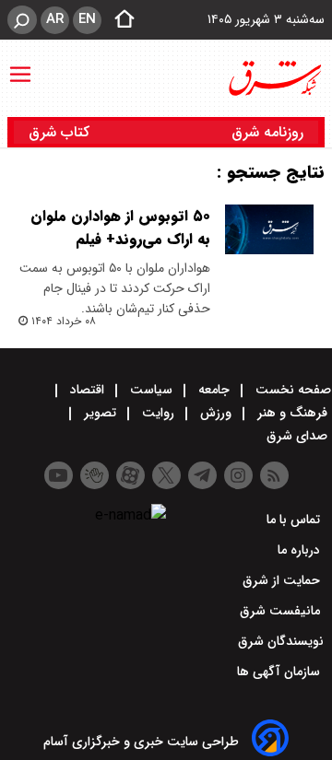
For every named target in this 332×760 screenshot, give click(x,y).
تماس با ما (295, 519)
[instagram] (238, 475)
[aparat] (130, 475)
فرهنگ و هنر (292, 413)
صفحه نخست (291, 390)
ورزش (215, 413)
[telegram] (202, 475)
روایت (158, 413)
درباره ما (301, 550)
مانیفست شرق (282, 611)
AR (55, 19)
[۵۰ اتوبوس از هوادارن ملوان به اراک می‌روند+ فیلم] (269, 229)
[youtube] (58, 475)
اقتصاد (87, 390)
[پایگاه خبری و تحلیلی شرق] (274, 78)
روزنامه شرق (267, 132)
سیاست (151, 390)
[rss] (274, 475)
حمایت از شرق (283, 580)
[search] (22, 20)
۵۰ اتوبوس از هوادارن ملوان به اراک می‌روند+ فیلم (120, 228)
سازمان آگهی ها (280, 671)
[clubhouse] (94, 475)
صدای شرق (299, 436)
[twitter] (166, 475)
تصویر (100, 413)
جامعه (214, 390)
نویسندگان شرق (281, 641)
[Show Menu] (20, 65)
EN (87, 19)
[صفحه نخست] (119, 20)
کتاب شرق (61, 132)
